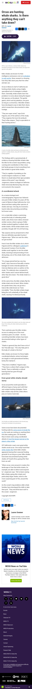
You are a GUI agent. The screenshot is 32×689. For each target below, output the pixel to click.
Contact (5, 643)
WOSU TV (6, 621)
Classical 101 (6, 617)
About (5, 632)
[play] (3, 687)
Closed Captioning (8, 646)
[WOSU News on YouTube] (16, 549)
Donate (26, 2)
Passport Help (7, 650)
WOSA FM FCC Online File (10, 657)
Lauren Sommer (6, 27)
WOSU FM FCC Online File (10, 653)
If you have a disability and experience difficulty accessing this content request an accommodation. (16, 666)
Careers (5, 639)
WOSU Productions (8, 628)
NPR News (6, 500)
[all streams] (29, 687)
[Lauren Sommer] (5, 515)
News (4, 614)
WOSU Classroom (8, 625)
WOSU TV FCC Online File (10, 661)
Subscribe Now (16, 580)
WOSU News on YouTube (16, 566)
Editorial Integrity (7, 635)
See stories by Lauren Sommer (18, 522)
